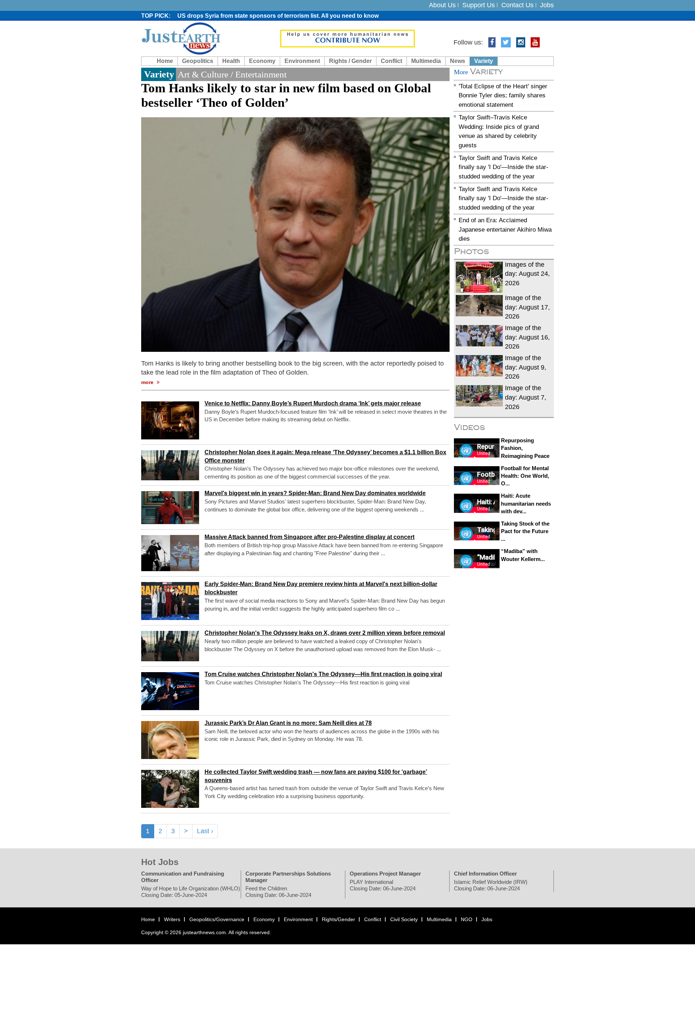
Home (165, 61)
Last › (205, 831)
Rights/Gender (338, 920)
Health (231, 61)
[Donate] (347, 38)
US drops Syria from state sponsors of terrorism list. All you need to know (278, 16)
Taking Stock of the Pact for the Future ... (525, 531)
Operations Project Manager (385, 874)
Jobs (547, 5)
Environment (302, 61)
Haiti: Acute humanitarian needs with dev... (526, 503)
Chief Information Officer (485, 874)
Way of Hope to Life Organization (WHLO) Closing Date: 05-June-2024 (190, 892)
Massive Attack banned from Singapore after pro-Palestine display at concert (309, 537)
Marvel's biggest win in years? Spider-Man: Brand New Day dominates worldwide (315, 493)
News (457, 61)
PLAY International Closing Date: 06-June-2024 (383, 885)
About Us (442, 5)
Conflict (391, 61)
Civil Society (404, 920)
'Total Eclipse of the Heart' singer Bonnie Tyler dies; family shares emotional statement (503, 95)
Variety (483, 61)
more (148, 382)
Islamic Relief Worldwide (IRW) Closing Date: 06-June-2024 (490, 885)
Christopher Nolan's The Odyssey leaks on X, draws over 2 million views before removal (325, 633)
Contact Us (517, 5)
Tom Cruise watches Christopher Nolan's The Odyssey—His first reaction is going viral (323, 674)
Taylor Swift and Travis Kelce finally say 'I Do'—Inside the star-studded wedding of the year (503, 167)
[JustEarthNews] (180, 38)
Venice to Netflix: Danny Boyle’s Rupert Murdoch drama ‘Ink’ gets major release (313, 403)
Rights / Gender (350, 61)
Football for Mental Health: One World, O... (525, 476)
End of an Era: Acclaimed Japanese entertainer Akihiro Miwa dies (505, 229)
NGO (466, 920)
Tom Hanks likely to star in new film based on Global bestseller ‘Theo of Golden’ (286, 95)
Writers (172, 920)
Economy (262, 61)
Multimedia (426, 61)
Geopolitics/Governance (216, 920)
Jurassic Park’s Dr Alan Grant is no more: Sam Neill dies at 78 (288, 723)
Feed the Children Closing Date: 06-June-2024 (278, 892)
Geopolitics (197, 61)
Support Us (478, 5)
